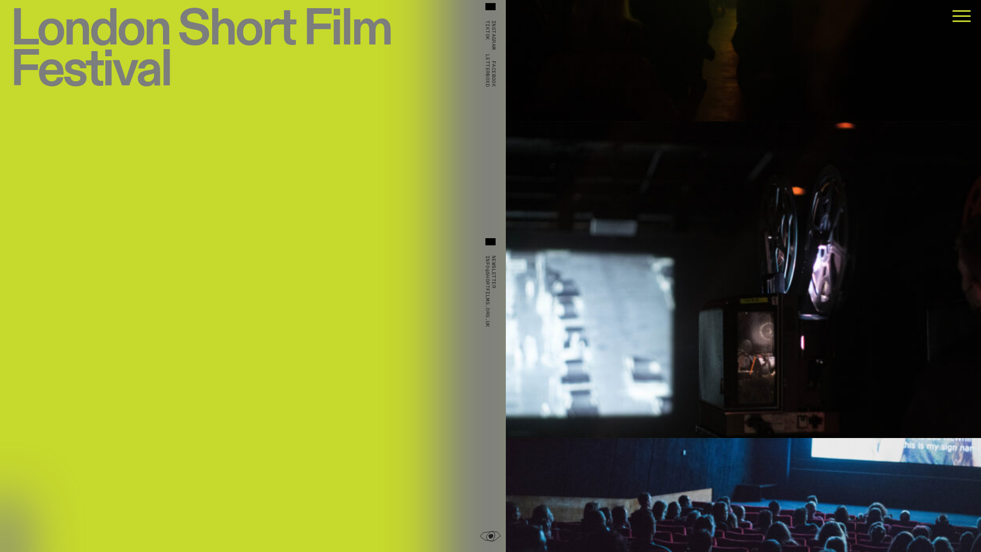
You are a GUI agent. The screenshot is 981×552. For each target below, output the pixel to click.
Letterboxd (487, 70)
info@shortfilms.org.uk (487, 292)
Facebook (493, 74)
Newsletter (493, 272)
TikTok (487, 30)
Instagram (493, 35)
